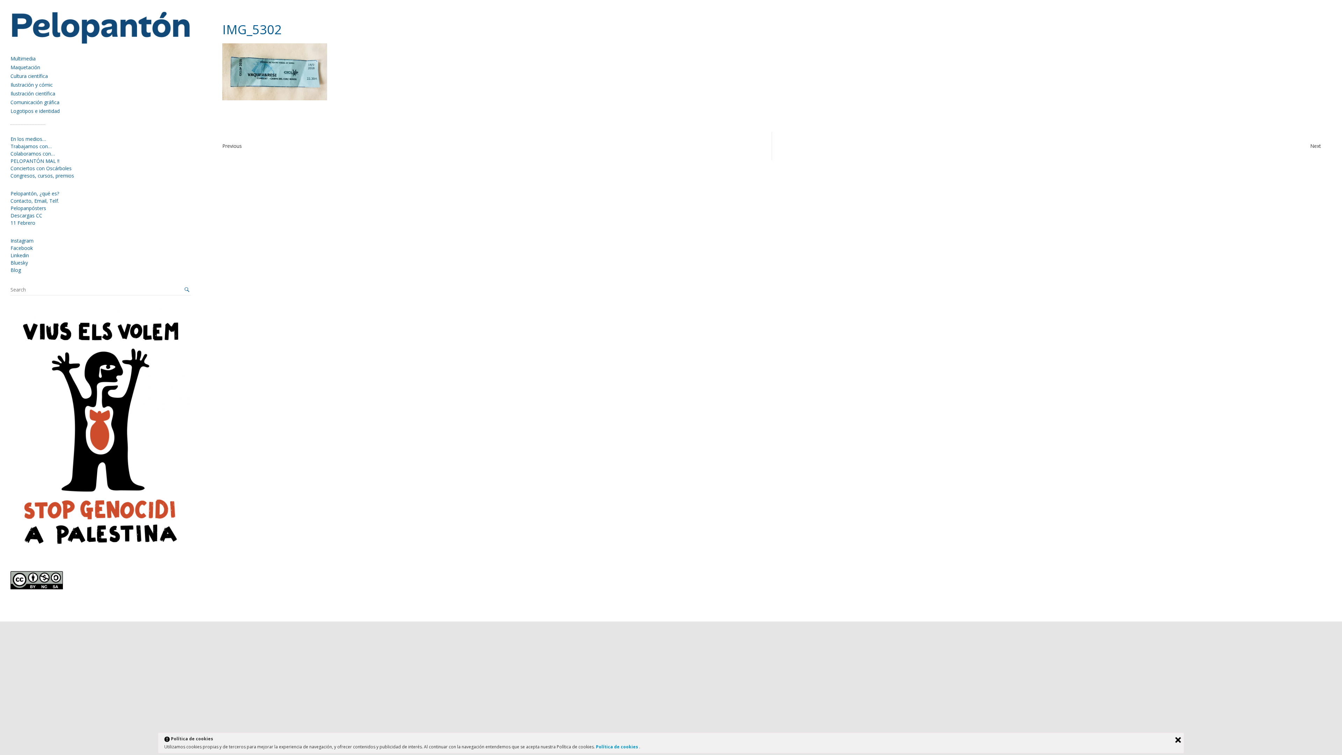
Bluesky (19, 262)
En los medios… (28, 139)
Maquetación (25, 67)
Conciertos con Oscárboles (41, 168)
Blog (15, 270)
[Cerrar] (1178, 740)
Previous (232, 146)
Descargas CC (26, 215)
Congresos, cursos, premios (42, 175)
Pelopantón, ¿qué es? (34, 193)
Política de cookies (617, 747)
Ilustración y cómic (31, 84)
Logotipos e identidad (35, 111)
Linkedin (19, 255)
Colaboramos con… (32, 153)
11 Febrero (22, 223)
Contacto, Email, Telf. (34, 200)
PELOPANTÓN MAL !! (34, 161)
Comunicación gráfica (34, 102)
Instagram (22, 240)
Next (1315, 146)
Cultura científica (29, 76)
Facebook (21, 248)
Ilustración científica (32, 93)
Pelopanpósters (28, 208)
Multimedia (23, 58)
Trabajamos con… (31, 146)
